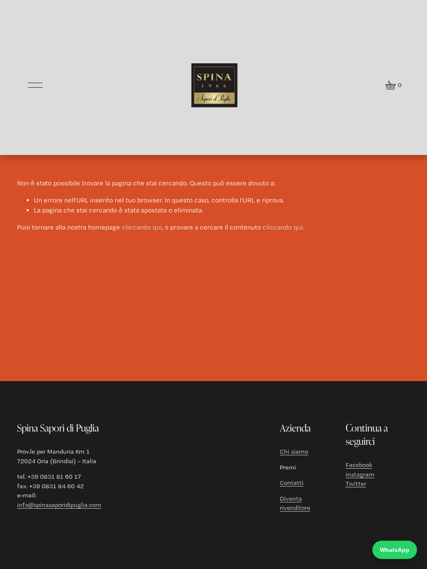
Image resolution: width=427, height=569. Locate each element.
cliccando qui (142, 227)
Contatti (292, 483)
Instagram (360, 474)
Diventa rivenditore (295, 503)
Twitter (356, 483)
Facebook (359, 465)
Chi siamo (294, 451)
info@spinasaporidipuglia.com (59, 505)
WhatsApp (394, 550)
